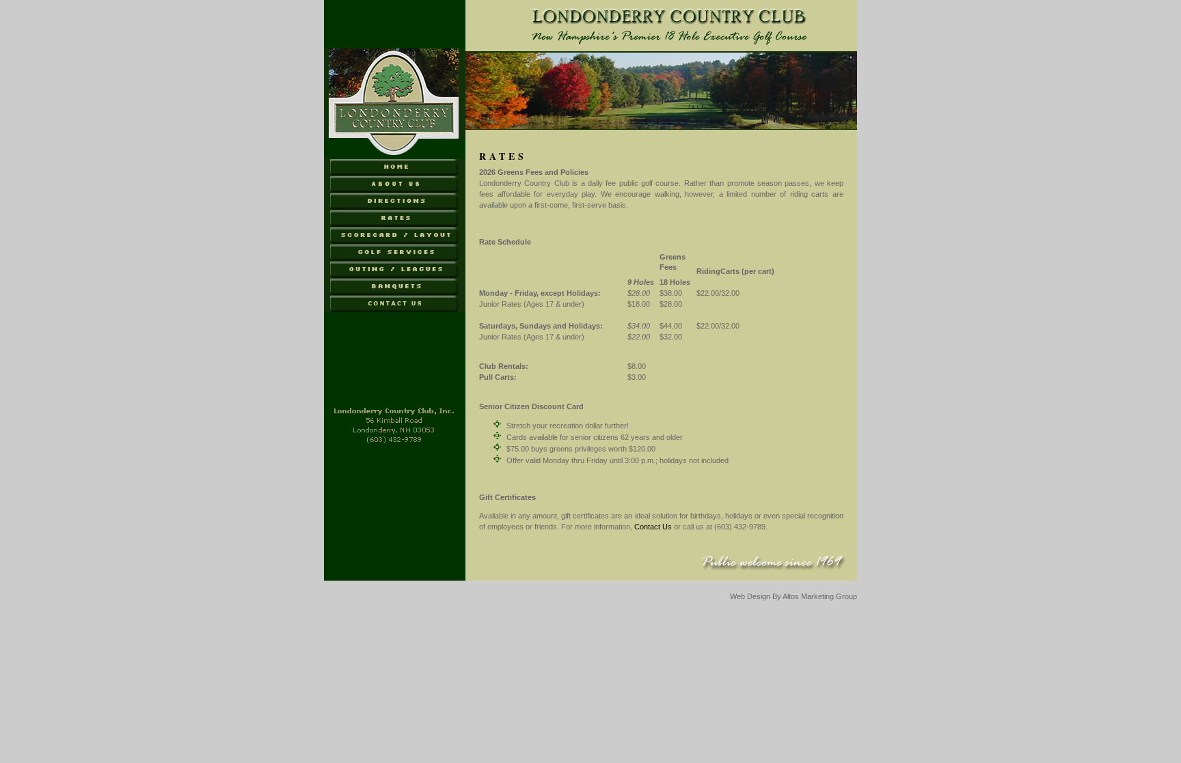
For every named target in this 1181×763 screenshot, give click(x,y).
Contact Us (653, 527)
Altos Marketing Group (820, 596)
